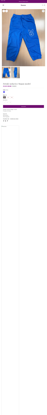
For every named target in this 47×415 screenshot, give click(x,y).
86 (4, 97)
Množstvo (5, 100)
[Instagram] (3, 1)
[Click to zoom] (43, 11)
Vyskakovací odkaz (14, 118)
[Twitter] (4, 1)
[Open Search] (42, 5)
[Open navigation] (7, 5)
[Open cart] (44, 5)
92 (8, 97)
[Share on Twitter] (5, 121)
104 (11, 97)
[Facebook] (1, 1)
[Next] (6, 11)
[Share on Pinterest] (7, 121)
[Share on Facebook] (3, 121)
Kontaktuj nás (6, 118)
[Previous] (3, 11)
